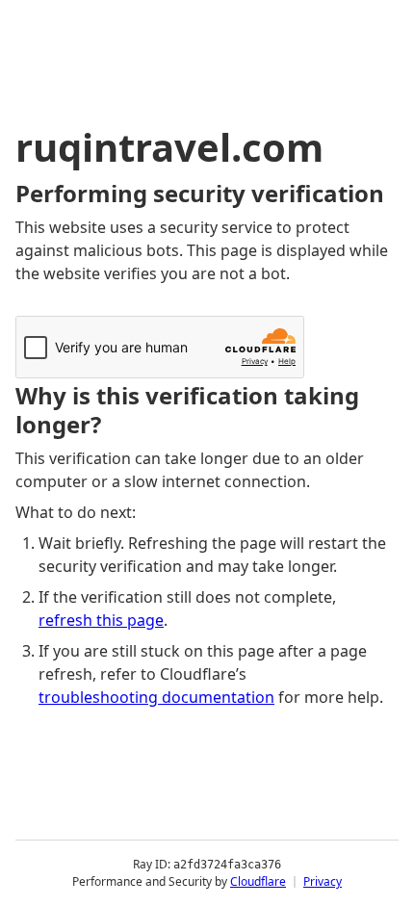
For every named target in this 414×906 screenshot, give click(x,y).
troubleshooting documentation (156, 697)
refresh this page (101, 620)
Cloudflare (258, 881)
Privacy (322, 881)
